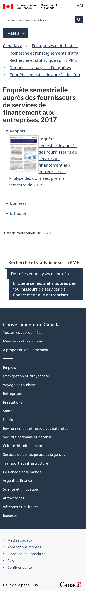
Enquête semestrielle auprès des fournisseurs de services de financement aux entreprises (44, 289)
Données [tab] (18, 203)
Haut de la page (16, 585)
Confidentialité (19, 567)
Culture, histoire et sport (23, 445)
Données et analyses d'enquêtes (40, 67)
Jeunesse (10, 515)
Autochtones (13, 498)
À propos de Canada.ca (26, 553)
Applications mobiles (24, 547)
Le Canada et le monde (22, 472)
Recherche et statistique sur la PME (43, 60)
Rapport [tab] (17, 131)
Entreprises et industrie (55, 45)
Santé (8, 410)
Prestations (12, 402)
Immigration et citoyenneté (26, 376)
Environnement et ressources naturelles (35, 428)
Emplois (9, 367)
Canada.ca (12, 45)
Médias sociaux (19, 540)
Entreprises (12, 393)
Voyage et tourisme (19, 384)
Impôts (9, 419)
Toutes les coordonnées (22, 332)
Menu (13, 33)
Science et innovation (20, 489)
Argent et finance (17, 480)
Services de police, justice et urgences (34, 454)
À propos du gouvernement (26, 349)
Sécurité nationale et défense (27, 437)
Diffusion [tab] (18, 213)
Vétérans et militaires (20, 506)
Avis (10, 560)
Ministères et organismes (24, 341)
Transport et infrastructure (25, 463)
